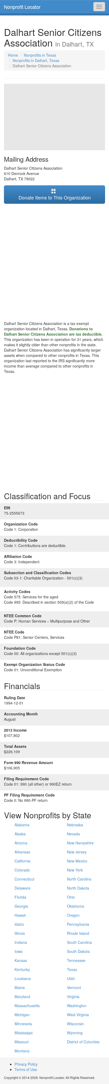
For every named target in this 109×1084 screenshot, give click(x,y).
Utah (71, 978)
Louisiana (23, 978)
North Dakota (78, 888)
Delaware (22, 888)
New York (75, 870)
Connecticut (24, 879)
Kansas (21, 960)
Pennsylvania (78, 924)
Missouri (22, 1041)
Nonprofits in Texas (40, 55)
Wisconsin (75, 1023)
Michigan (22, 1014)
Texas (72, 969)
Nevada (73, 833)
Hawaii (20, 915)
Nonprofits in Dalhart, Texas (36, 60)
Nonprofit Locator (22, 6)
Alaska (20, 833)
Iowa (18, 951)
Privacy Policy (26, 1064)
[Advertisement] (54, 262)
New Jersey (77, 851)
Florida (20, 897)
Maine (20, 987)
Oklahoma (75, 906)
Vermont (74, 987)
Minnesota (23, 1023)
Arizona (21, 842)
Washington (77, 1005)
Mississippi (24, 1032)
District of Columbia (83, 1041)
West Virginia (78, 1014)
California (22, 861)
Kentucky (22, 969)
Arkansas (22, 851)
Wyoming (75, 1032)
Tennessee (76, 960)
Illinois (20, 933)
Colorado (22, 870)
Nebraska (75, 824)
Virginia (73, 996)
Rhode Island (78, 933)
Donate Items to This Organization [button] (55, 197)
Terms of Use (26, 1069)
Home (13, 55)
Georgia (21, 906)
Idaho (19, 924)
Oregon (73, 915)
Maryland (22, 996)
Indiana (21, 942)
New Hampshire (80, 842)
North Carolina (79, 879)
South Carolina (79, 942)
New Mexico (77, 861)
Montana (22, 1050)
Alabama (22, 824)
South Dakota (78, 951)
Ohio (71, 897)
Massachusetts (27, 1005)
